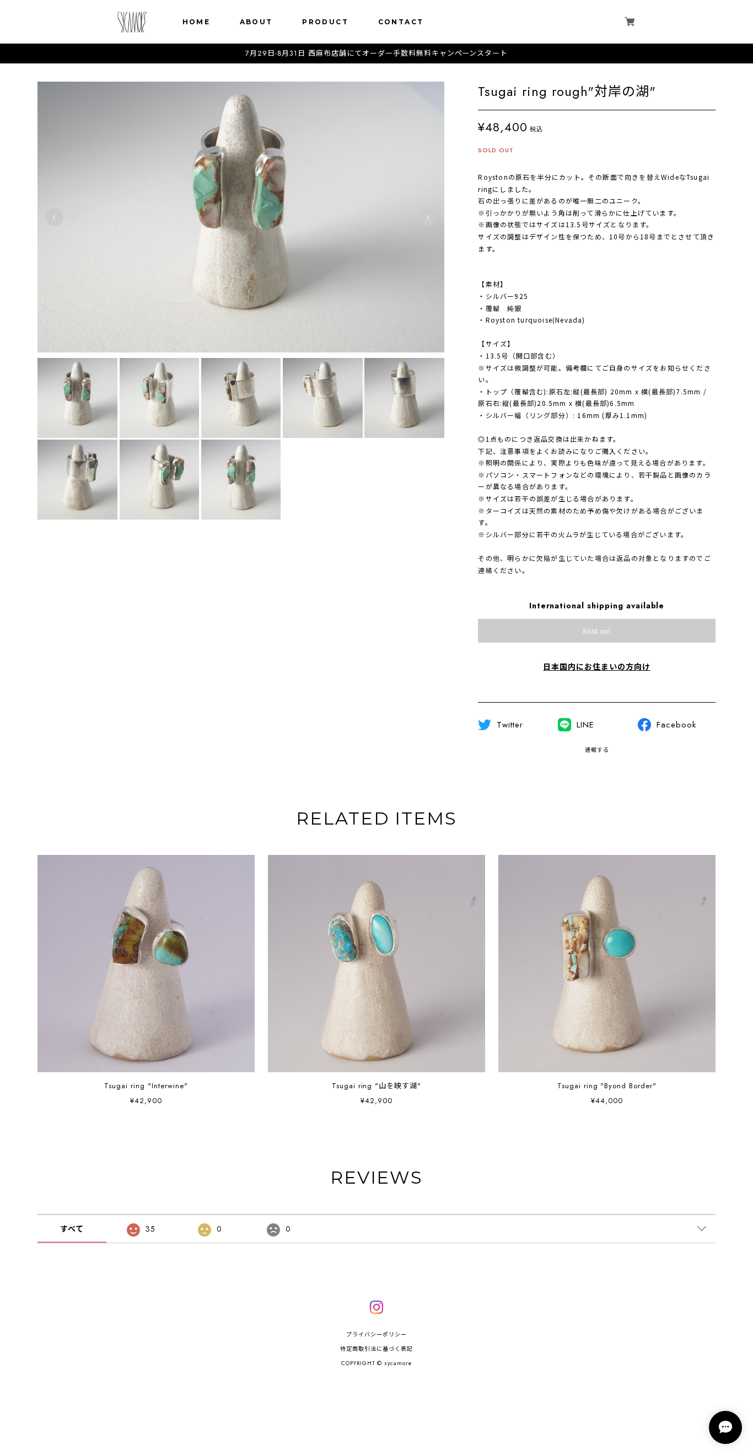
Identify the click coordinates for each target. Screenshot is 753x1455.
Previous (54, 217)
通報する (597, 750)
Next (427, 217)
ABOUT (256, 22)
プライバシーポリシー (376, 1334)
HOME (196, 22)
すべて (72, 1228)
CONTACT (401, 22)
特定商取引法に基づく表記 (376, 1349)
